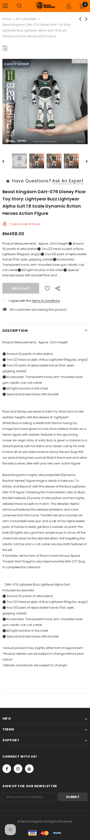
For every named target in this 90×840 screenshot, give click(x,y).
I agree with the (20, 301)
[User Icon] (68, 6)
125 (11, 310)
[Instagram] (18, 768)
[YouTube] (29, 768)
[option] (45, 101)
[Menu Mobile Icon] (5, 6)
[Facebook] (6, 768)
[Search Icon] (19, 6)
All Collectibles (26, 19)
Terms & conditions (45, 301)
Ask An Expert (68, 181)
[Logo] (45, 5)
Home (6, 19)
